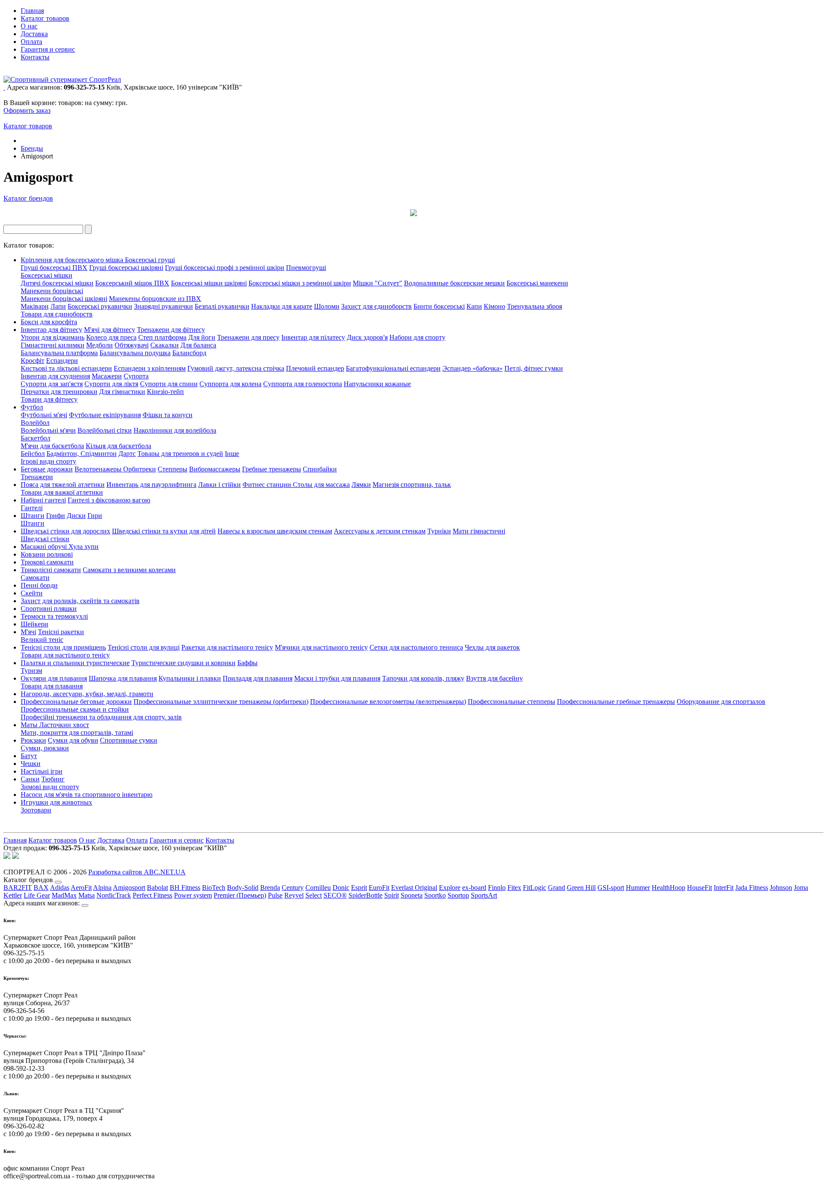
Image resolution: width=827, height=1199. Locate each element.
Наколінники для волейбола (175, 430)
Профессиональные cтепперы (511, 701)
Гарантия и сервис (48, 49)
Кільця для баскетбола (118, 445)
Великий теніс (42, 639)
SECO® (335, 895)
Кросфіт (32, 360)
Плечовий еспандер (315, 368)
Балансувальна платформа (59, 352)
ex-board (474, 887)
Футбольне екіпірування (105, 414)
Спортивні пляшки (49, 608)
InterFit (724, 887)
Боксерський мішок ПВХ (132, 283)
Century (293, 887)
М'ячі (28, 631)
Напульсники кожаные (377, 383)
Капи (474, 306)
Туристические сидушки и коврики (183, 662)
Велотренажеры (99, 469)
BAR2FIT (17, 887)
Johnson (781, 887)
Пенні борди (39, 585)
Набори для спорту (417, 337)
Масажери (107, 376)
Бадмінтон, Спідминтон (82, 453)
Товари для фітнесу (49, 399)
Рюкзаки (33, 740)
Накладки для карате (281, 306)
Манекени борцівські (52, 290)
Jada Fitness (751, 887)
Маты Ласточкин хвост (55, 724)
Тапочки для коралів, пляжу (423, 678)
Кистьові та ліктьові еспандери (66, 368)
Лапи (58, 306)
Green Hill (581, 887)
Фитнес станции (268, 484)
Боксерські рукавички (100, 306)
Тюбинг (53, 779)
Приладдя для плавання (257, 678)
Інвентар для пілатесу (313, 337)
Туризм (31, 670)
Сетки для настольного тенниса (416, 647)
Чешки (30, 763)
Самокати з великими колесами (129, 569)
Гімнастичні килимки (52, 345)
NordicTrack (113, 895)
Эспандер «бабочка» (472, 368)
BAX (41, 887)
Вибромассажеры (214, 469)
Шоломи (326, 306)
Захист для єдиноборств (376, 306)
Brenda (270, 887)
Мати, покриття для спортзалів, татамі (77, 732)
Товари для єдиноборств (57, 314)
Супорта (136, 376)
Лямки (361, 484)
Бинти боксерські (439, 306)
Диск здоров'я (367, 337)
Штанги (32, 515)
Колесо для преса (111, 337)
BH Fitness (185, 887)
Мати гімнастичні (479, 531)
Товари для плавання (52, 686)
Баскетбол (35, 438)
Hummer (638, 887)
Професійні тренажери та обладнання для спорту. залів (101, 717)
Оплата (31, 41)
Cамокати (35, 577)
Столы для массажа (321, 484)
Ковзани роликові (47, 554)
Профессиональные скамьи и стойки (75, 709)
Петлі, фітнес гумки (533, 368)
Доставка (34, 33)
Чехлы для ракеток (492, 647)
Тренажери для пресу (248, 337)
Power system (193, 895)
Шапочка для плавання (123, 678)
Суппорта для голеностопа (302, 383)
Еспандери (62, 360)
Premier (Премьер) (240, 895)
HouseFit (699, 887)
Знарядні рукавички (163, 306)
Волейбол (35, 422)
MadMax (64, 895)
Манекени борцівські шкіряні (64, 298)
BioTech (213, 887)
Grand (556, 887)
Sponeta (412, 895)
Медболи (99, 345)
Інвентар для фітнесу (51, 329)
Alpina (102, 887)
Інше (232, 453)
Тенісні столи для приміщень (63, 647)
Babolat (157, 887)
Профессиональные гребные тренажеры (616, 701)
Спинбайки (320, 469)
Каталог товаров (45, 18)
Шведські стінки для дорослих (65, 531)
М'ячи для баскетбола (52, 445)
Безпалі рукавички (222, 306)
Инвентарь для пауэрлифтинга (151, 484)
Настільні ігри (41, 771)
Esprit (359, 887)
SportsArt (484, 895)
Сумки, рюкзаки (45, 748)
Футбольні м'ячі (44, 414)
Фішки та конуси (168, 414)
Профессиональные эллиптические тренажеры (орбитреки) (221, 701)
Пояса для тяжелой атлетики (63, 484)
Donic (341, 887)
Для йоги (201, 337)
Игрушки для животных (56, 802)
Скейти (32, 593)
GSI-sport (610, 887)
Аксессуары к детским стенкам (380, 531)
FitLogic (534, 887)
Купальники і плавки (190, 678)
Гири (94, 515)
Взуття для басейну (494, 678)
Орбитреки (139, 469)
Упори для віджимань (52, 337)
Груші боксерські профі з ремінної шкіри (224, 267)
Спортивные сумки (128, 740)
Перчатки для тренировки (59, 391)
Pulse (275, 895)
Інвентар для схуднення (55, 376)
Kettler (12, 895)
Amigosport (129, 887)
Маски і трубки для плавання (337, 678)
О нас (29, 26)
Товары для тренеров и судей (180, 453)
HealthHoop (668, 887)
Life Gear (37, 895)
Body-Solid (242, 887)
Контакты (35, 57)
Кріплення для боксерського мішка (73, 259)
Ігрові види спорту (48, 461)
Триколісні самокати (51, 569)
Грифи (55, 515)
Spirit (391, 895)
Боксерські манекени (537, 283)
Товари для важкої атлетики (62, 492)
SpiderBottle (365, 895)
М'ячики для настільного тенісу (321, 647)
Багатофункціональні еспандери (393, 368)
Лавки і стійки (219, 484)
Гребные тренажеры (271, 469)
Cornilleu (318, 887)
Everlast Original (414, 887)
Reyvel (294, 895)
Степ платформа (162, 337)
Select (313, 895)
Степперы (172, 469)
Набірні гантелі (43, 500)
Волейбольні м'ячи (48, 430)
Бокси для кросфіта (49, 321)
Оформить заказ (26, 110)
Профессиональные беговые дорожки (76, 701)
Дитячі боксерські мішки (57, 283)
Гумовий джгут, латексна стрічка (235, 368)
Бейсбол (33, 453)
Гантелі (32, 507)
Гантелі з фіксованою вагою (109, 500)
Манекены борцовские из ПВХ (155, 298)
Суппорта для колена (230, 383)
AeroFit (81, 887)
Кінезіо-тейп (165, 391)
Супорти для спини (169, 383)
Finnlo (497, 887)
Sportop (458, 895)
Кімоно (494, 306)
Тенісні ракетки (61, 631)
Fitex (514, 887)
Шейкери (34, 624)
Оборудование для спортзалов (721, 701)
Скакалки (164, 345)
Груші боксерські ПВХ (54, 267)
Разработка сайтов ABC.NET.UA (137, 872)
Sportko (435, 895)
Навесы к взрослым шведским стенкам (275, 531)
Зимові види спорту (50, 786)
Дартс (127, 453)
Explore (449, 887)
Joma (801, 887)
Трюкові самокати (47, 562)
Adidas (59, 887)
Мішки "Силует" (377, 283)
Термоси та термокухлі (54, 616)
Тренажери (37, 476)
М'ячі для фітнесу (109, 329)
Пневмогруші (306, 267)
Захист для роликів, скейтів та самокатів (80, 600)
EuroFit (379, 887)
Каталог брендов (28, 198)
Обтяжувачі (132, 345)
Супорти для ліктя (111, 383)
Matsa (86, 895)
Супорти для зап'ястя (52, 383)
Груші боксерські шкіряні (126, 267)
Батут (29, 755)
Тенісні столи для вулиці (144, 647)
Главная (32, 10)
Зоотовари (36, 810)
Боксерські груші (150, 259)
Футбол (32, 407)
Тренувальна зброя (534, 306)
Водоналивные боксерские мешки (454, 283)
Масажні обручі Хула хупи (60, 546)
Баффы (247, 662)
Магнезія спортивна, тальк (412, 484)
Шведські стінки (45, 538)
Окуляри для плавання (54, 678)
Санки (30, 779)
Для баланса (198, 345)
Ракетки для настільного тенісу (227, 647)
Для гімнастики (122, 391)
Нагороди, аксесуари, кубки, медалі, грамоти (87, 693)
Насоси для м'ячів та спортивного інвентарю (86, 794)
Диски (76, 515)
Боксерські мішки (46, 275)
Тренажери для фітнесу (171, 329)
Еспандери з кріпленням (150, 368)
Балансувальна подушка (135, 352)
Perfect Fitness (152, 895)
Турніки (439, 531)
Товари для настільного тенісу (65, 655)
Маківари (35, 306)
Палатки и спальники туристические (75, 662)
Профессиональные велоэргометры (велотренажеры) (388, 701)
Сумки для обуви (73, 740)
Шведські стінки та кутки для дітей (164, 531)
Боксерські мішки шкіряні (209, 283)
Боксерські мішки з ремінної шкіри (300, 283)
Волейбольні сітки (105, 430)
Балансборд (189, 352)
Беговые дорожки (47, 469)
